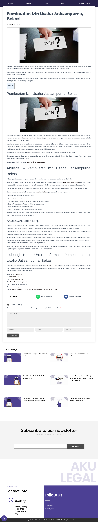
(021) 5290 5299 (17, 274)
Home (10, 3)
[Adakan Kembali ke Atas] (94, 520)
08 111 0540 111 (15, 277)
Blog (62, 3)
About (45, 3)
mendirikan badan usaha (71, 182)
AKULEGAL (49, 265)
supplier (38, 192)
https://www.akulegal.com (18, 282)
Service (28, 3)
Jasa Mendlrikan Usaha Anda (36, 162)
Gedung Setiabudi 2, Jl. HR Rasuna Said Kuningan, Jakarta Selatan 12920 (34, 289)
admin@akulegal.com (17, 279)
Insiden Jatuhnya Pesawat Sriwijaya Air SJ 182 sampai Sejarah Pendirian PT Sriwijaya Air (81, 378)
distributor (44, 192)
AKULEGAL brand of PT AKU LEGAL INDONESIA (48, 520)
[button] (49, 297)
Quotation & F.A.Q (83, 3)
